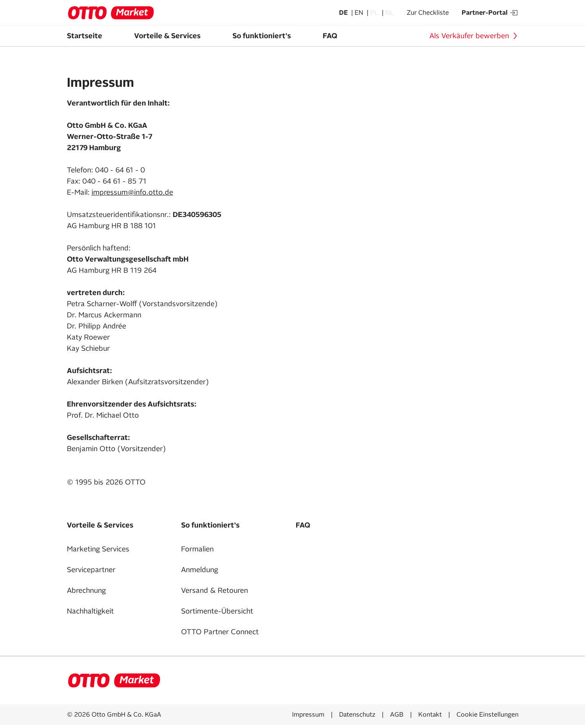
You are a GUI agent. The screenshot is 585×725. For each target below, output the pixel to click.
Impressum (308, 714)
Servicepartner (91, 570)
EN (360, 12)
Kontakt (430, 714)
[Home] (114, 680)
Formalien (197, 549)
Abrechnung (86, 590)
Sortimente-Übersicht (217, 611)
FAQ (330, 36)
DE (344, 12)
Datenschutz (357, 714)
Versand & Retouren (214, 590)
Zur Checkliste (428, 12)
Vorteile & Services (167, 36)
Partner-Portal (484, 12)
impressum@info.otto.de (132, 192)
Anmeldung (199, 570)
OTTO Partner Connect (220, 632)
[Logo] (110, 13)
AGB (397, 714)
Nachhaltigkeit (90, 611)
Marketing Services (98, 549)
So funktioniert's (261, 36)
